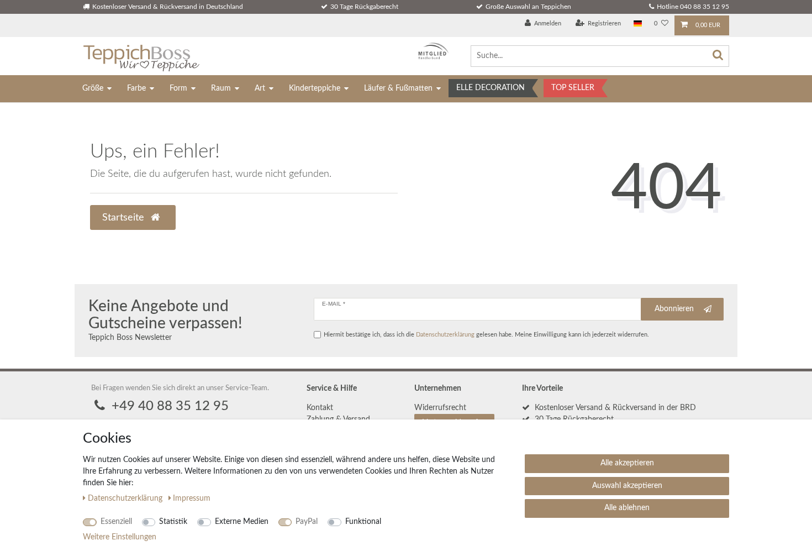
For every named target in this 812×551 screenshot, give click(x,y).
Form (178, 88)
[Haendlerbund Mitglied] (430, 51)
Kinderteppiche (314, 88)
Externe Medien (241, 522)
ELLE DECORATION (490, 88)
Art (260, 88)
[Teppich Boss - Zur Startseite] (141, 56)
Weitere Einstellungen (119, 537)
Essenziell (116, 522)
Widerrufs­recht (440, 408)
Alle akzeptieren (627, 463)
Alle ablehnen (627, 508)
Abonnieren (674, 309)
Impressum (191, 498)
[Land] (638, 24)
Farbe (136, 88)
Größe (92, 88)
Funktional (363, 522)
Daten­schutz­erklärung (126, 498)
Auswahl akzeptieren (627, 486)
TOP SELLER (572, 88)
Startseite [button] (124, 217)
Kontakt (320, 408)
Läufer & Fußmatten (398, 88)
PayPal (307, 522)
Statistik (173, 522)
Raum (221, 88)
